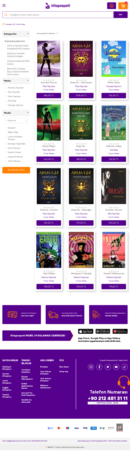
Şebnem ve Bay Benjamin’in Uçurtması (113, 146)
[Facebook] (99, 369)
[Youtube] (116, 369)
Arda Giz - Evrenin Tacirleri (49, 210)
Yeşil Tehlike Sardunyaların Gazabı (49, 273)
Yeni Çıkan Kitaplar (45, 372)
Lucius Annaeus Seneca (15, 138)
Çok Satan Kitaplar (45, 379)
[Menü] (4, 5)
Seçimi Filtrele (16, 170)
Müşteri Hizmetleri (45, 386)
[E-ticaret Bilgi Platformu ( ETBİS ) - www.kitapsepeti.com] (119, 428)
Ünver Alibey (48, 90)
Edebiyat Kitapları (6, 368)
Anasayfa (9, 24)
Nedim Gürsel (14, 152)
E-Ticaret (56, 447)
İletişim (44, 367)
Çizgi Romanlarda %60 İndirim (18, 62)
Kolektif (12, 128)
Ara (120, 15)
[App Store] (85, 332)
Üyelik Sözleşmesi (27, 378)
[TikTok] (125, 369)
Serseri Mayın (48, 146)
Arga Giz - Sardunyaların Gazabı (81, 146)
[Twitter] (108, 369)
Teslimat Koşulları (25, 371)
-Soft (49, 447)
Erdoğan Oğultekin (17, 144)
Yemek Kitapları (6, 396)
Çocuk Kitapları (6, 375)
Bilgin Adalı (13, 132)
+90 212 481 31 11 (108, 398)
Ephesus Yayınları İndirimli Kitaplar (16, 55)
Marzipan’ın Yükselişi (81, 273)
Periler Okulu (114, 82)
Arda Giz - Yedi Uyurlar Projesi (81, 82)
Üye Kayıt (64, 367)
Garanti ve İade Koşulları (28, 394)
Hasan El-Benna (15, 157)
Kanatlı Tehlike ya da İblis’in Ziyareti (114, 273)
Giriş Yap (63, 371)
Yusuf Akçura (14, 161)
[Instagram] (91, 369)
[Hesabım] (112, 5)
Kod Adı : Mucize (114, 210)
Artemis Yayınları (16, 88)
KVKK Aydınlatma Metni (27, 386)
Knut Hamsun (14, 148)
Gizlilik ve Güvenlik (26, 401)
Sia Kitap (12, 101)
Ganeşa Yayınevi (15, 105)
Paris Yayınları (14, 96)
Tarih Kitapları (6, 382)
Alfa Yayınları (14, 92)
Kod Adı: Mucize (49, 82)
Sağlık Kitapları (6, 389)
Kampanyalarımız (15, 41)
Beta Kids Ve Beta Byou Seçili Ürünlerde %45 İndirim (18, 71)
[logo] (57, 6)
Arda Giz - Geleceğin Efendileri (81, 210)
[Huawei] (120, 332)
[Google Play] (103, 332)
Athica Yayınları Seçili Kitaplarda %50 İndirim (18, 47)
